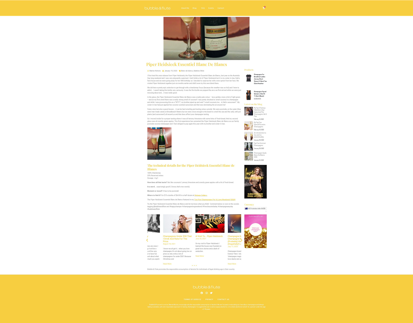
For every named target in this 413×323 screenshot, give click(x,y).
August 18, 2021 (153, 244)
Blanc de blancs (187, 71)
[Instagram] (206, 293)
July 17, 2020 (217, 246)
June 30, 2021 (185, 239)
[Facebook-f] (201, 293)
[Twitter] (211, 293)
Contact (220, 8)
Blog (194, 8)
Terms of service (192, 299)
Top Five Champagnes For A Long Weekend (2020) (214, 200)
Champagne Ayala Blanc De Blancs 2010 (260, 155)
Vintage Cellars (200, 195)
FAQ (203, 8)
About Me (185, 8)
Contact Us (223, 299)
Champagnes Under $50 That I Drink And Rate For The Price (161, 239)
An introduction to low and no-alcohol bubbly (260, 135)
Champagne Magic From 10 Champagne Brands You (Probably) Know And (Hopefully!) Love (225, 240)
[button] (192, 265)
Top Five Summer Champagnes (260, 144)
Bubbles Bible (199, 71)
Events (211, 8)
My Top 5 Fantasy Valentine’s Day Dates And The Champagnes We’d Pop (260, 112)
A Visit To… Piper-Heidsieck (193, 236)
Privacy (209, 299)
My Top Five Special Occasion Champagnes (259, 124)
